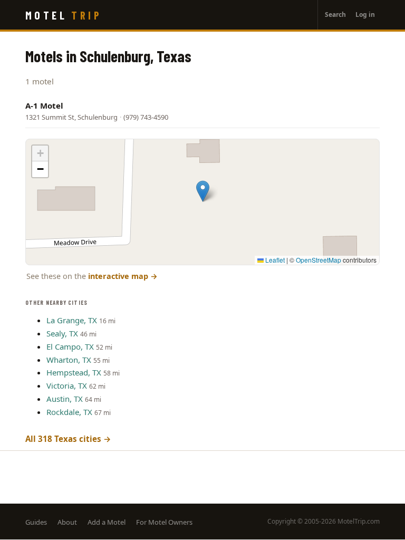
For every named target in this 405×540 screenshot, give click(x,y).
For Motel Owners (164, 522)
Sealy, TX (62, 333)
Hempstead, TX (73, 372)
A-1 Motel (44, 105)
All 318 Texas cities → (68, 438)
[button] (202, 191)
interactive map (123, 276)
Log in (365, 14)
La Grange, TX (71, 320)
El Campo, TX (70, 346)
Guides (36, 522)
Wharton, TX (68, 359)
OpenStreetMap (318, 259)
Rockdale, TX (69, 412)
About (67, 522)
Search (335, 14)
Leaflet (274, 259)
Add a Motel (107, 522)
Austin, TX (64, 398)
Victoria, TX (66, 385)
